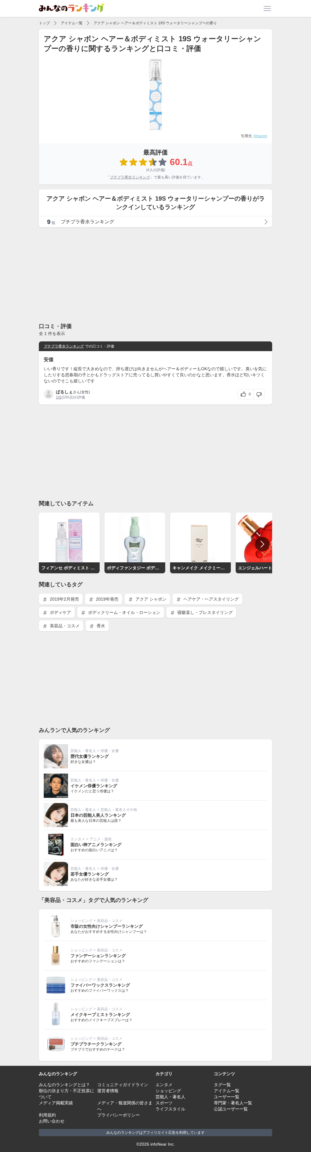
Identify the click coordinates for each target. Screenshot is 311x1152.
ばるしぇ (64, 391)
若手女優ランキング (89, 874)
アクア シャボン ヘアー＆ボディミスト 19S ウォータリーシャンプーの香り (155, 23)
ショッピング (81, 921)
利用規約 (47, 1115)
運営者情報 (107, 1090)
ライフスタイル (170, 1108)
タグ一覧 (222, 1084)
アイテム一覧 (72, 23)
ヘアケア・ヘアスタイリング (210, 599)
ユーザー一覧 (226, 1096)
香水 (100, 625)
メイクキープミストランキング (100, 1014)
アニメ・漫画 (100, 839)
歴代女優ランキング (89, 756)
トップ (44, 23)
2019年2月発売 (64, 599)
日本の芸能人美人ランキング (98, 815)
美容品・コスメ (64, 625)
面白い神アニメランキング (95, 844)
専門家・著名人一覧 (233, 1102)
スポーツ (164, 1102)
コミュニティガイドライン (122, 1084)
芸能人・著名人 (83, 751)
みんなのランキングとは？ (64, 1084)
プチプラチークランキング (95, 1044)
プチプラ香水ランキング (130, 177)
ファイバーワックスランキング (100, 985)
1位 (59, 397)
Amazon (260, 136)
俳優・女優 (110, 751)
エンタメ (77, 839)
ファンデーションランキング (98, 955)
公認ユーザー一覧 (231, 1108)
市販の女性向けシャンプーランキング (106, 926)
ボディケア (60, 612)
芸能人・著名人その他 (119, 810)
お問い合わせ (51, 1121)
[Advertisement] (155, 274)
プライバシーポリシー (118, 1115)
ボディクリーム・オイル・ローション (123, 612)
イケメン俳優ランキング (93, 785)
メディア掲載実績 (56, 1102)
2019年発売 (106, 599)
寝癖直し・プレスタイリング (204, 612)
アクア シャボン (150, 599)
